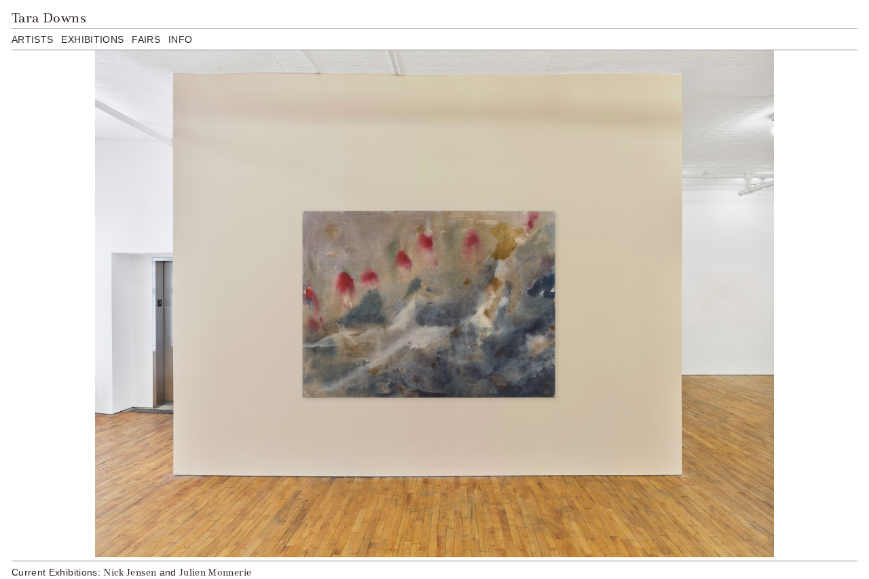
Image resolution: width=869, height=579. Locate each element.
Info (180, 39)
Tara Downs (49, 18)
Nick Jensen (129, 572)
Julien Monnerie (215, 572)
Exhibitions (92, 39)
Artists (32, 39)
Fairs (146, 39)
